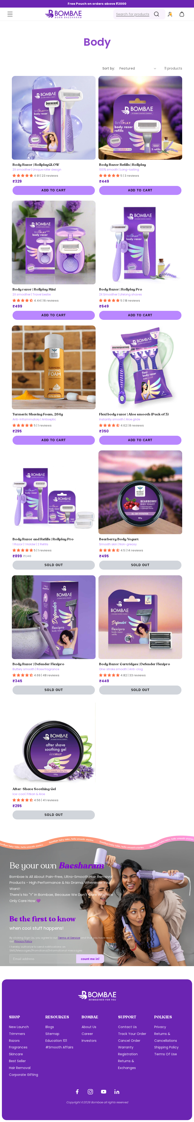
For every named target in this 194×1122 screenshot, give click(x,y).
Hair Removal (20, 1067)
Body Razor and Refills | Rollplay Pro (43, 539)
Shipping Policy (166, 1047)
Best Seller (17, 1061)
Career (87, 1033)
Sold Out (53, 565)
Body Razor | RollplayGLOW (36, 164)
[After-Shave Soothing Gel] (54, 742)
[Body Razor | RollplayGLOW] (54, 118)
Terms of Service (69, 938)
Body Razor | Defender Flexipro (38, 664)
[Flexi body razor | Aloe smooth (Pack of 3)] (140, 367)
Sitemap (52, 1033)
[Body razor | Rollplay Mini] (54, 242)
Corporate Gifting (23, 1074)
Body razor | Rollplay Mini (34, 289)
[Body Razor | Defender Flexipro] (54, 617)
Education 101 (56, 1040)
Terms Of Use (165, 1054)
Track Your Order (132, 1033)
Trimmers (17, 1033)
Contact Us (127, 1027)
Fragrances (18, 1047)
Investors (89, 1040)
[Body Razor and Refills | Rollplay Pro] (54, 492)
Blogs (49, 1027)
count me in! (90, 959)
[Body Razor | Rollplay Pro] (140, 242)
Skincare (16, 1054)
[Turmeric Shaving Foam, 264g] (54, 367)
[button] (10, 14)
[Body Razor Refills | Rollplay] (140, 118)
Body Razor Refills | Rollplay (122, 164)
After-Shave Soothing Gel (34, 789)
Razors (14, 1040)
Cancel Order (129, 1040)
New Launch (19, 1027)
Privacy (160, 1027)
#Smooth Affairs (59, 1047)
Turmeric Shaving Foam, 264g (38, 414)
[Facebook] (77, 1091)
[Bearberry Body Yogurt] (140, 492)
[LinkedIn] (117, 1091)
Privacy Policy (23, 941)
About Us (89, 1027)
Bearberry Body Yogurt (119, 539)
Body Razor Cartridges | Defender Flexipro (134, 664)
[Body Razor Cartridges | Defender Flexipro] (140, 617)
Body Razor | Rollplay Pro (120, 289)
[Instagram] (90, 1091)
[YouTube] (103, 1091)
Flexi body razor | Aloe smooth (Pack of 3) (134, 414)
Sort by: (108, 68)
